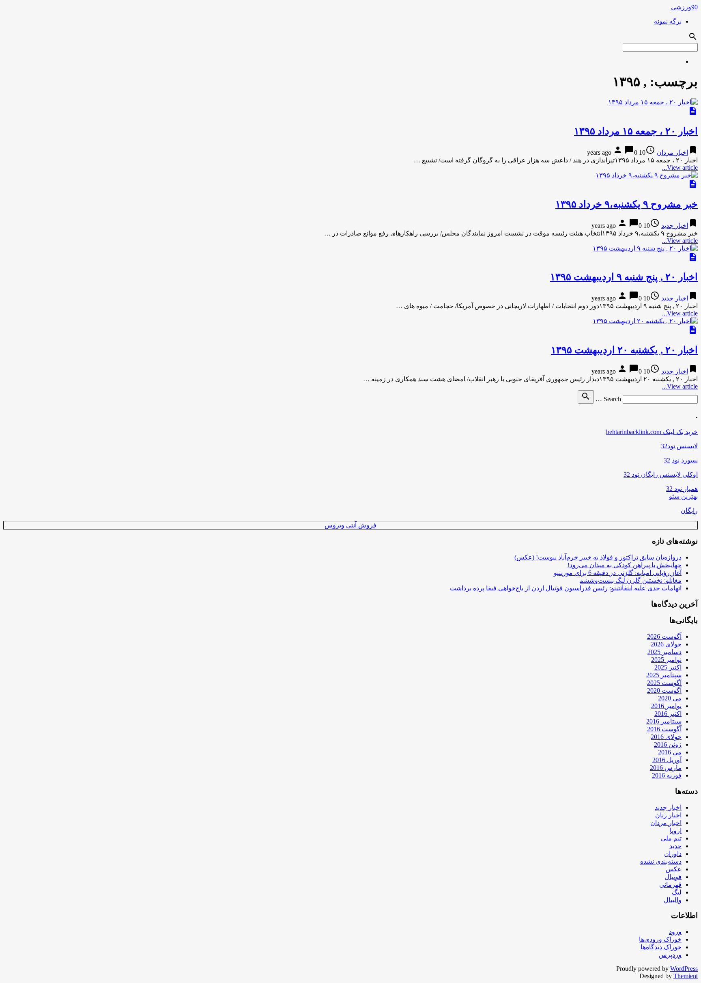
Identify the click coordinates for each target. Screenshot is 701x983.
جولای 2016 (666, 736)
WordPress (684, 968)
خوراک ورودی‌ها (660, 939)
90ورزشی (684, 7)
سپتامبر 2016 (664, 721)
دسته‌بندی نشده (661, 861)
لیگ (677, 892)
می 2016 (670, 752)
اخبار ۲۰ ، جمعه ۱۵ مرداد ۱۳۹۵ (636, 131)
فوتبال (673, 876)
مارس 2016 (666, 767)
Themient (685, 975)
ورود (675, 931)
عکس (674, 869)
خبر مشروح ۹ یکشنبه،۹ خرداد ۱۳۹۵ (626, 204)
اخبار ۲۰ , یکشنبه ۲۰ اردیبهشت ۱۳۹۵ (624, 350)
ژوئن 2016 (668, 744)
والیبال (673, 900)
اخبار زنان (668, 815)
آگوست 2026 (664, 636)
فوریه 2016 (667, 775)
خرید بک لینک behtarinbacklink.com (652, 431)
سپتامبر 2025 (664, 675)
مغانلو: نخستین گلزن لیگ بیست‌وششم (630, 580)
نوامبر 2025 (666, 659)
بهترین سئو (683, 496)
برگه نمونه (668, 21)
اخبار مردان (672, 152)
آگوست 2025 (664, 682)
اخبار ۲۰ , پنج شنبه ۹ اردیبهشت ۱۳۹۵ (624, 277)
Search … (608, 398)
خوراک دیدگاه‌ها (661, 947)
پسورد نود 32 (681, 460)
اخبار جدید (674, 225)
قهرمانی (670, 884)
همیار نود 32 (682, 488)
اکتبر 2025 (668, 667)
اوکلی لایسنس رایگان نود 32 (661, 474)
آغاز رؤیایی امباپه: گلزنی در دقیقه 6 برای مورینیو (618, 572)
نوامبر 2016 (666, 705)
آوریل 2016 (667, 759)
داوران (673, 853)
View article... (680, 167)
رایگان (689, 510)
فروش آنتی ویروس (350, 525)
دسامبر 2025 (664, 651)
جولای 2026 (666, 644)
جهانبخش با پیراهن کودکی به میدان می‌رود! (625, 565)
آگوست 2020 (664, 690)
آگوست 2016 (664, 729)
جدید (675, 846)
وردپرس (670, 954)
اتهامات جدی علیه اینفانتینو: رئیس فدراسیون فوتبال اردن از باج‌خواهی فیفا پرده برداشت (566, 588)
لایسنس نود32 (679, 446)
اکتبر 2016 (668, 713)
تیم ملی (671, 838)
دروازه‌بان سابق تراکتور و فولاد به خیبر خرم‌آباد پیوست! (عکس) (598, 557)
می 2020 (670, 698)
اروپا (676, 830)
